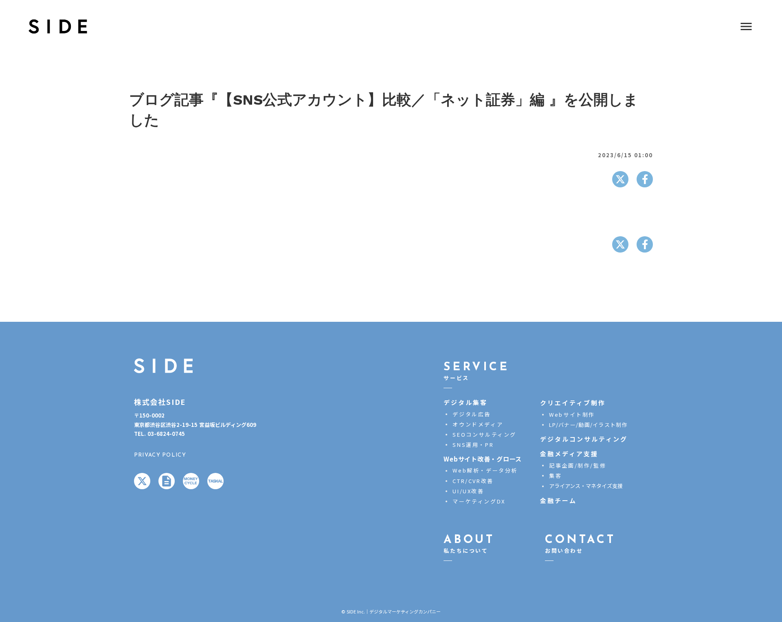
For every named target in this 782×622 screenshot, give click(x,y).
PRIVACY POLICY (160, 455)
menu (746, 26)
